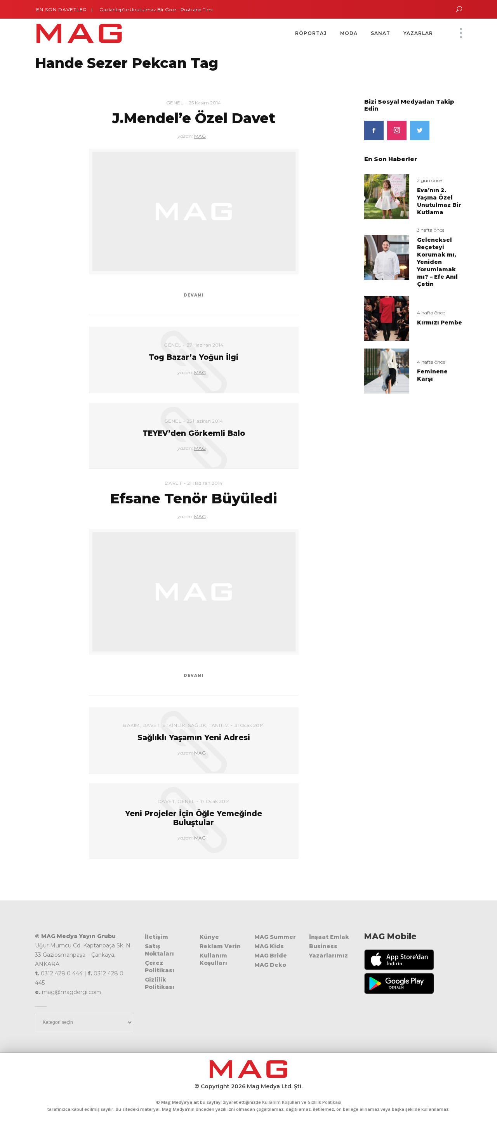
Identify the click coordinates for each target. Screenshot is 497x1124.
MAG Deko (270, 964)
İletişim (156, 936)
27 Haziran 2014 (205, 345)
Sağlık (197, 725)
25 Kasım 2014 (205, 103)
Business (323, 946)
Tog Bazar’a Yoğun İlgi (193, 357)
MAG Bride (270, 955)
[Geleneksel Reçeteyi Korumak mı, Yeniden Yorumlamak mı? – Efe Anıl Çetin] (386, 257)
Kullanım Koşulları (213, 959)
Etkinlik (173, 725)
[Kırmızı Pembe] (386, 318)
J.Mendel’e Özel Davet (193, 118)
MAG (200, 136)
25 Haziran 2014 (205, 421)
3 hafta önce (430, 230)
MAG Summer (275, 936)
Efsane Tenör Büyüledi (193, 498)
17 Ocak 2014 (215, 801)
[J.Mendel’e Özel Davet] (194, 211)
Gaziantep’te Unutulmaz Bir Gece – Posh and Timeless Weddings (159, 9)
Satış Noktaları (159, 950)
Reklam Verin (220, 946)
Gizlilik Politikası (159, 983)
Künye (209, 936)
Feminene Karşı (432, 375)
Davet (173, 483)
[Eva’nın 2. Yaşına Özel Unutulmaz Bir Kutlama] (386, 196)
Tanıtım (219, 725)
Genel (175, 103)
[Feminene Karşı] (386, 370)
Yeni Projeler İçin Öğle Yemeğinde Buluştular (193, 818)
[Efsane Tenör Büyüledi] (194, 592)
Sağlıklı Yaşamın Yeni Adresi (193, 737)
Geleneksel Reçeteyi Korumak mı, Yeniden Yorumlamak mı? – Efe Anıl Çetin (437, 262)
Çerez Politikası (159, 966)
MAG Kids (269, 946)
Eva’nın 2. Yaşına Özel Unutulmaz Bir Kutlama (439, 201)
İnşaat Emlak (329, 936)
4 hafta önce (431, 313)
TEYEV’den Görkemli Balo (193, 433)
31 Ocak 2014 (249, 725)
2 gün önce (429, 180)
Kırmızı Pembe (439, 322)
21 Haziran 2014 (204, 483)
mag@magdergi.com (71, 992)
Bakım (131, 725)
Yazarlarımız (328, 955)
